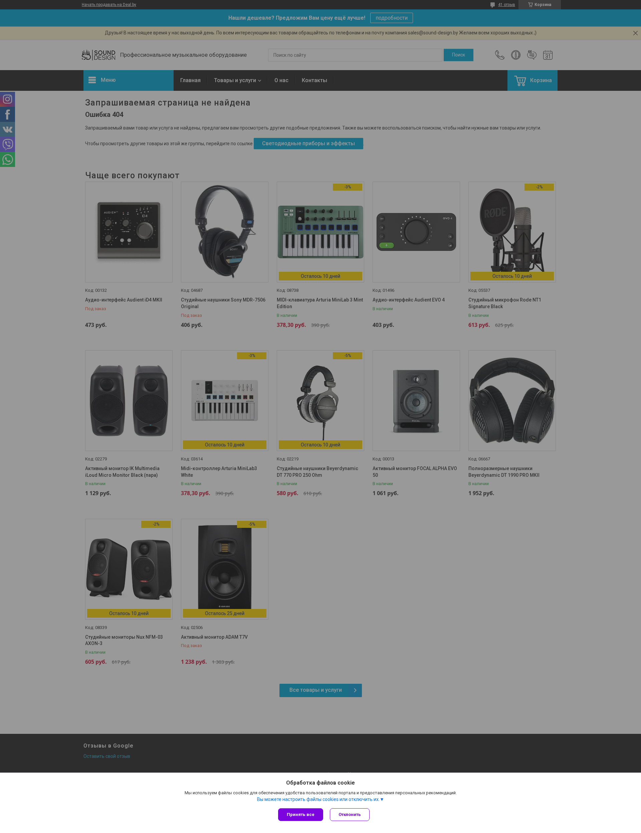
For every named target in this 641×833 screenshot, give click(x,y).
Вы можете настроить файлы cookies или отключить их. (318, 799)
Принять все (300, 814)
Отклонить (350, 814)
